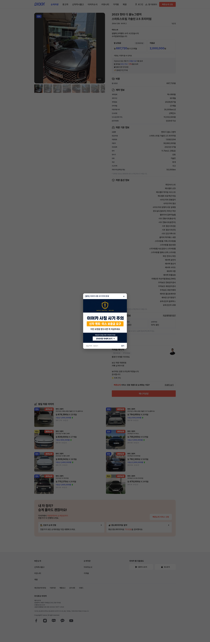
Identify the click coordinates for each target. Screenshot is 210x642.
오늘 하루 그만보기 (92, 346)
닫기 (122, 346)
